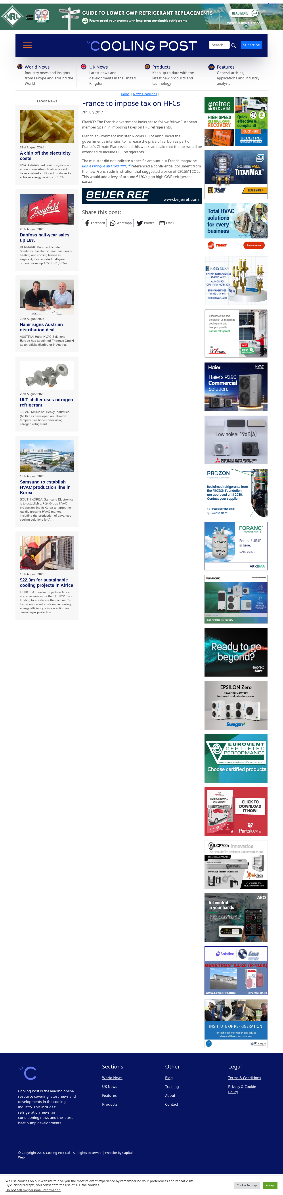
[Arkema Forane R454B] (236, 546)
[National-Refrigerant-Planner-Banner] (141, 16)
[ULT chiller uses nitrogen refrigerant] (47, 375)
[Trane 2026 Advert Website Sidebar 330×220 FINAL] (236, 227)
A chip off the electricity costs (45, 156)
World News (37, 67)
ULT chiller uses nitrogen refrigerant (46, 402)
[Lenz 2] (236, 971)
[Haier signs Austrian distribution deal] (47, 297)
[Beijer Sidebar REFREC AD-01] (236, 121)
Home (125, 94)
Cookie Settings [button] (247, 1185)
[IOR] (236, 1024)
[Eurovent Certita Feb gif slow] (236, 758)
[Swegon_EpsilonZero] (236, 705)
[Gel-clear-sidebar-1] (236, 864)
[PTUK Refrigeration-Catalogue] (236, 811)
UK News (98, 67)
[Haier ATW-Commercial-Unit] (236, 387)
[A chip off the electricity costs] (47, 126)
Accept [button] (270, 1185)
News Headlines (145, 94)
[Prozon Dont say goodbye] (236, 493)
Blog (169, 1077)
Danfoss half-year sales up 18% (44, 237)
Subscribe (251, 44)
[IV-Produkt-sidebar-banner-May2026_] (236, 334)
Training (172, 1086)
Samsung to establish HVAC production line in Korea (45, 487)
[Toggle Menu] (27, 45)
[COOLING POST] (236, 917)
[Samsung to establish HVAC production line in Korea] (47, 456)
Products (161, 67)
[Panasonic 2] (236, 599)
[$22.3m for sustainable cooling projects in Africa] (47, 553)
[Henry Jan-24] (236, 280)
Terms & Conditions (244, 1077)
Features (226, 67)
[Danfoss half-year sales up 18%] (47, 209)
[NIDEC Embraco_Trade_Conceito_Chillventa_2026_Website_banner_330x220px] (236, 652)
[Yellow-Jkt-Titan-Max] (236, 174)
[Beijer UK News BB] (142, 195)
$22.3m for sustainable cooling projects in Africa (46, 582)
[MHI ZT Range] (236, 440)
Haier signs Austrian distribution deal (41, 327)
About (170, 1095)
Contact (171, 1104)
